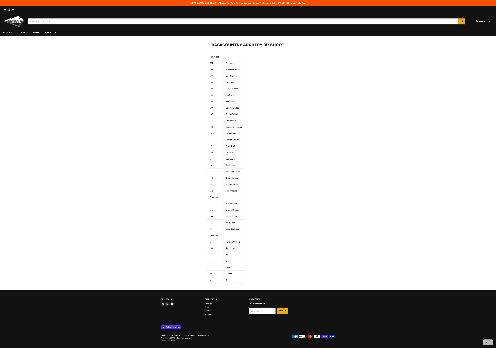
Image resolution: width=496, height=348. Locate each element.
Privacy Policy (174, 335)
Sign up (282, 310)
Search (163, 335)
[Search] (461, 21)
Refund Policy (203, 335)
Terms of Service (189, 335)
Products (8, 32)
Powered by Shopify (168, 341)
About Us (50, 32)
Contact (36, 32)
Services (23, 32)
